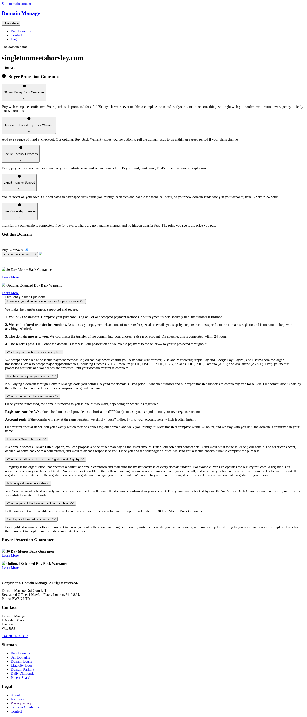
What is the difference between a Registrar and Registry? (44, 459)
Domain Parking (22, 669)
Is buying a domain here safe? (26, 483)
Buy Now (12, 250)
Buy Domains (21, 31)
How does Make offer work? (25, 439)
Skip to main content (16, 4)
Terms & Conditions (25, 707)
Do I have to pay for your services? (30, 376)
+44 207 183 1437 (15, 636)
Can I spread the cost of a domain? (30, 519)
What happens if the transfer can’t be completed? (39, 503)
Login (15, 39)
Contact (16, 35)
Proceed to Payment (18, 254)
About (15, 695)
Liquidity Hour (21, 665)
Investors (17, 699)
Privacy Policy (21, 703)
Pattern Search (21, 677)
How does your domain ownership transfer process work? (44, 301)
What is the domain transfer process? (31, 396)
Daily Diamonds (22, 673)
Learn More (10, 277)
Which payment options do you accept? (32, 352)
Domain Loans (21, 661)
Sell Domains (20, 657)
